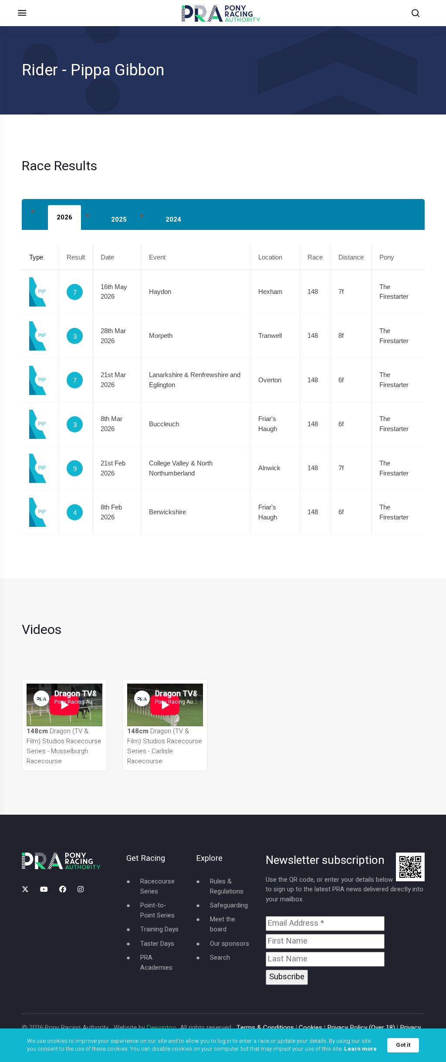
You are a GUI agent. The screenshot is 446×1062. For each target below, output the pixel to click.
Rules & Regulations (226, 886)
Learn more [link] (360, 1049)
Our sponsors (229, 943)
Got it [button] (403, 1045)
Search (220, 957)
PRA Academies (156, 962)
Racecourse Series (157, 886)
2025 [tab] (119, 219)
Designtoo (161, 1027)
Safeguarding (229, 905)
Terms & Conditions (265, 1027)
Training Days (159, 929)
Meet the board (222, 924)
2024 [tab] (173, 219)
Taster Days (157, 943)
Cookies (310, 1027)
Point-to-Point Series (157, 910)
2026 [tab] (64, 217)
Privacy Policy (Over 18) (361, 1027)
